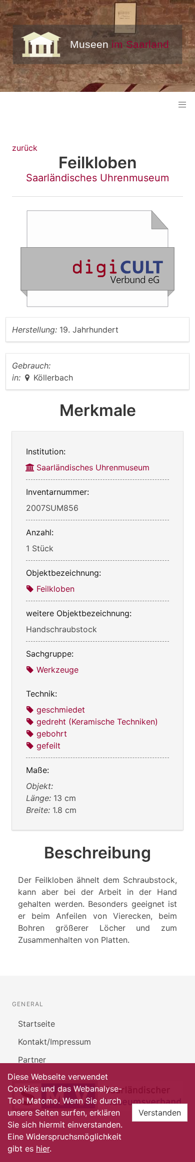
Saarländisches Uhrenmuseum (97, 178)
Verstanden (159, 1113)
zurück (25, 148)
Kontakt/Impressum (54, 1042)
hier (43, 1149)
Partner (32, 1060)
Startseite (36, 1024)
